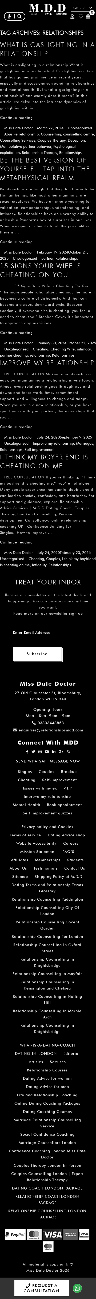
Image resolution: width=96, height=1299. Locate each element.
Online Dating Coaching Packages (47, 1103)
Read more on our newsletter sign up (48, 613)
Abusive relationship (21, 134)
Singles (25, 771)
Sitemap (20, 876)
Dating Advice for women (47, 1078)
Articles (36, 1062)
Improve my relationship (53, 443)
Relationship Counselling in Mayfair (47, 974)
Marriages (84, 443)
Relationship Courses (47, 1070)
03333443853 (51, 723)
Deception (76, 140)
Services (58, 1062)
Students (75, 860)
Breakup (69, 771)
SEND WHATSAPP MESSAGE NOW (48, 761)
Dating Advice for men (47, 1087)
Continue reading (16, 117)
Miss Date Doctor (18, 128)
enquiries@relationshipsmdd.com (51, 730)
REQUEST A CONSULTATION (41, 1288)
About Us (18, 868)
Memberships (48, 860)
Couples (53, 559)
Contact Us (74, 868)
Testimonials (46, 868)
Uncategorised (16, 443)
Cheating (40, 349)
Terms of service (25, 835)
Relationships (70, 152)
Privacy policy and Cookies (47, 827)
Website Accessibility (36, 843)
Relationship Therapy (39, 152)
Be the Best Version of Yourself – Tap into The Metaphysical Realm (45, 169)
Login (73, 16)
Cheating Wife (62, 349)
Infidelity (39, 565)
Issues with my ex (40, 788)
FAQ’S (68, 851)
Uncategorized (80, 128)
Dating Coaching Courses (47, 1111)
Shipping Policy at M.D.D (58, 876)
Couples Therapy (51, 140)
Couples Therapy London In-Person (47, 1165)
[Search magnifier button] (52, 27)
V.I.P (67, 788)
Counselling (51, 134)
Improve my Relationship (47, 363)
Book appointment (64, 805)
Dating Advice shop (66, 835)
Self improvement (39, 449)
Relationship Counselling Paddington (47, 899)
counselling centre (78, 134)
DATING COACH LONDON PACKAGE (47, 1188)
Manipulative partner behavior (25, 146)
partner (47, 258)
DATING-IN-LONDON (36, 1053)
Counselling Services (17, 140)
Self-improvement (59, 780)
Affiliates (19, 860)
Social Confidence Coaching (47, 1134)
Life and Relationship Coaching (47, 1095)
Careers (70, 843)
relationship (40, 355)
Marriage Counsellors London (47, 1143)
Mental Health (26, 805)
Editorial (71, 1053)
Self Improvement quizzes (47, 813)
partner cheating (14, 355)
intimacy (84, 349)
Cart (89, 16)
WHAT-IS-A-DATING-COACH (47, 1045)
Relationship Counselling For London (47, 936)
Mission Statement (38, 851)
